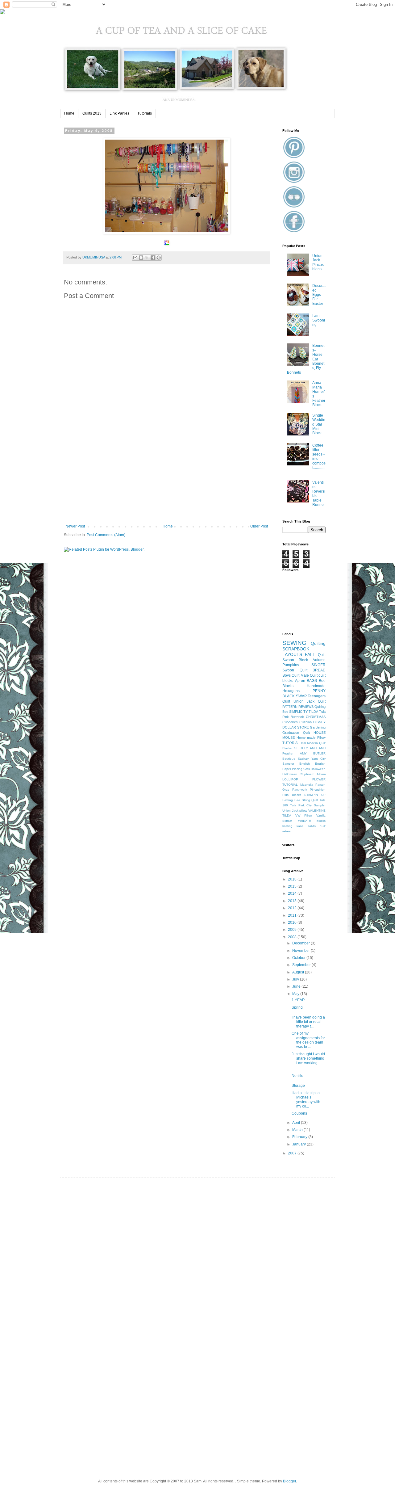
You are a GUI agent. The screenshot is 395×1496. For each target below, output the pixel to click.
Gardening (318, 727)
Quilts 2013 (92, 113)
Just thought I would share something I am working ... (308, 1058)
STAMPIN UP (315, 794)
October (299, 958)
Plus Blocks (291, 794)
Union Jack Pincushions (318, 262)
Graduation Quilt (296, 732)
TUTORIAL (290, 743)
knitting (287, 826)
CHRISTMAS (316, 717)
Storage (298, 1085)
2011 (292, 915)
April (296, 1122)
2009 (292, 929)
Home (69, 113)
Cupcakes (290, 722)
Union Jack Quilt (309, 701)
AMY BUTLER (313, 753)
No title (297, 1076)
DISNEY (319, 722)
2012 (292, 908)
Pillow (321, 737)
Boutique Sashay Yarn (300, 758)
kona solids (306, 826)
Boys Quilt (290, 675)
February (300, 1137)
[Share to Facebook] (153, 257)
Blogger (289, 1481)
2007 (292, 1153)
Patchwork (299, 789)
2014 (292, 893)
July (296, 979)
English (304, 763)
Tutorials (144, 113)
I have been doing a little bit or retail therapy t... (308, 1021)
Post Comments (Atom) (106, 535)
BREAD (319, 670)
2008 (292, 937)
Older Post (259, 526)
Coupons (299, 1113)
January (299, 1144)
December (301, 943)
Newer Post (75, 526)
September (302, 965)
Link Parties (119, 113)
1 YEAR (298, 1000)
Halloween (318, 769)
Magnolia (306, 784)
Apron (300, 681)
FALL (310, 654)
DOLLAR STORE (295, 727)
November (301, 950)
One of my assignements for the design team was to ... (308, 1040)
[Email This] (135, 257)
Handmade (316, 686)
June (296, 986)
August (298, 972)
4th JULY (301, 748)
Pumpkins (290, 665)
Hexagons (291, 691)
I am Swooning (318, 320)
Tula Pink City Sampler (308, 805)
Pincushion (318, 789)
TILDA (313, 711)
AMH (313, 748)
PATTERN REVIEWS (298, 706)
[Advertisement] (166, 477)
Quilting (318, 643)
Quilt (322, 655)
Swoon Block (295, 660)
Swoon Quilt (294, 670)
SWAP (301, 696)
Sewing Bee (291, 800)
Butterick (297, 717)
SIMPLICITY (298, 711)
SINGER (318, 665)
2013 (292, 901)
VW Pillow (303, 815)
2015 (292, 886)
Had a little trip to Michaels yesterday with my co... (306, 1099)
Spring (297, 1007)
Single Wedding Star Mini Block (318, 424)
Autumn (319, 660)
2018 (292, 879)
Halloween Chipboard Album (304, 774)
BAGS (312, 681)
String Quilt (310, 800)
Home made (306, 737)
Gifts (306, 769)
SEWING (294, 643)
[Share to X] (147, 257)
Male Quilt (309, 675)
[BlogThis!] (141, 257)
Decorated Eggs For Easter (319, 295)
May (296, 994)
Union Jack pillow (294, 810)
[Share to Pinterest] (159, 257)
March (298, 1130)
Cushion (305, 722)
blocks (321, 820)
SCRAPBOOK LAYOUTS (295, 651)
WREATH (304, 820)
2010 (292, 922)
